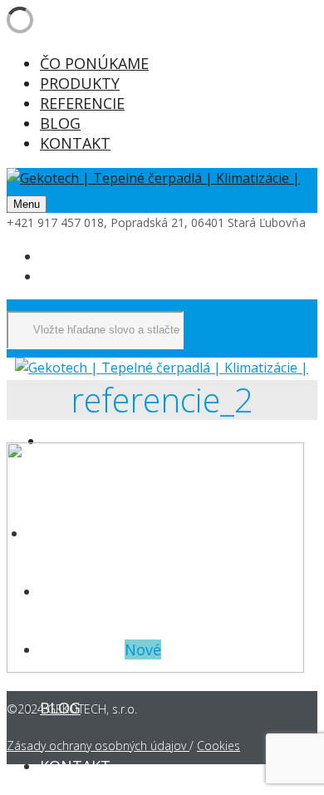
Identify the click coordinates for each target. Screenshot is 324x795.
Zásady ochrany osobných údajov (98, 745)
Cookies (218, 745)
